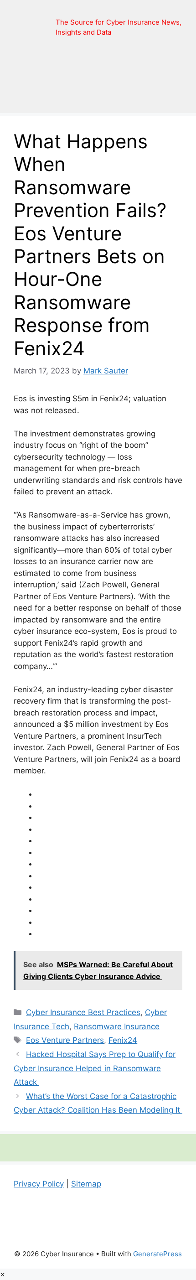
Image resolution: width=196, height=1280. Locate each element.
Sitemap (86, 1183)
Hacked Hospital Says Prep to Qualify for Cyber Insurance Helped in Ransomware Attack (94, 1068)
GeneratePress (157, 1253)
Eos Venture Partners (65, 1040)
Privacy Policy (39, 1183)
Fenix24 (122, 1040)
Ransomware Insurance (117, 1026)
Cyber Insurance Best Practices (83, 1012)
